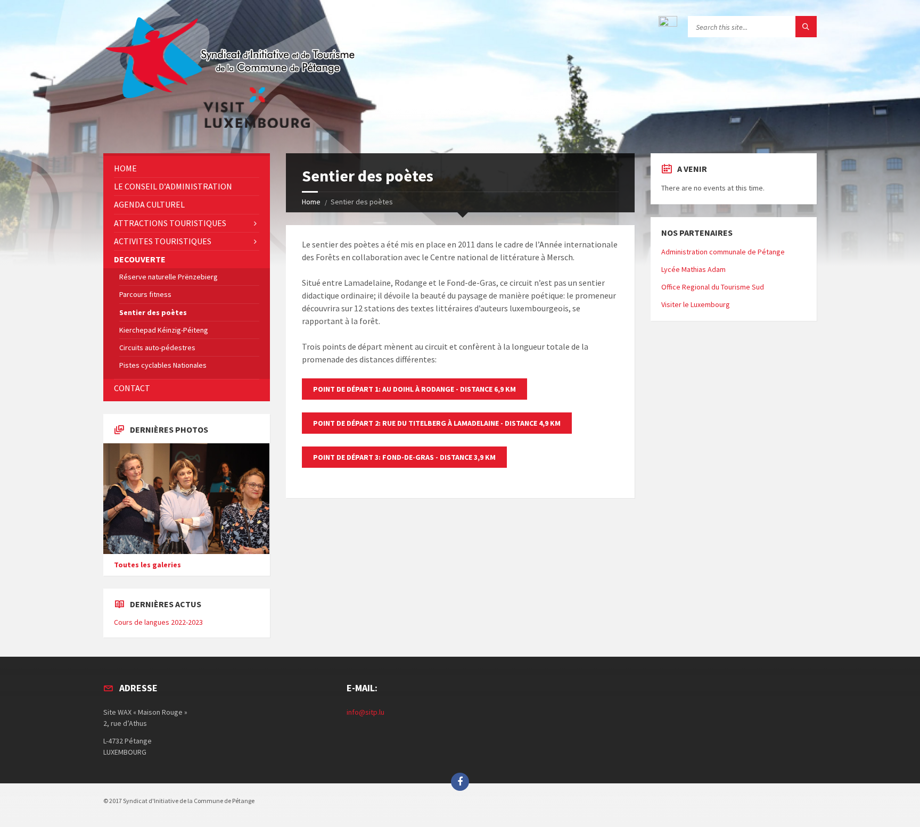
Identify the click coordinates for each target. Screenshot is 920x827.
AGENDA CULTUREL (149, 204)
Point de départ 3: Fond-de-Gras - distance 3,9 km (404, 457)
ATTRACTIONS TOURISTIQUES (170, 223)
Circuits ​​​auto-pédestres (157, 347)
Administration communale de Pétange (723, 252)
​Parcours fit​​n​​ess (145, 294)
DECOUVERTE (140, 259)
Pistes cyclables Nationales (163, 365)
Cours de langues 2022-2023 (158, 622)
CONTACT (132, 388)
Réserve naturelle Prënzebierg (168, 277)
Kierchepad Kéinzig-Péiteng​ (163, 330)
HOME (125, 168)
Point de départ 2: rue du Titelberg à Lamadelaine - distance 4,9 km (437, 423)
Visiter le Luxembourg (695, 304)
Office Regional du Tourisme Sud (712, 287)
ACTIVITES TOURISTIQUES (162, 241)
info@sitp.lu (365, 712)
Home (311, 201)
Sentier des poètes (153, 312)
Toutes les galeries (147, 564)
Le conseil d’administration (173, 186)
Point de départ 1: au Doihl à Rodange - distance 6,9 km (414, 389)
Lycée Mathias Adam (693, 269)
